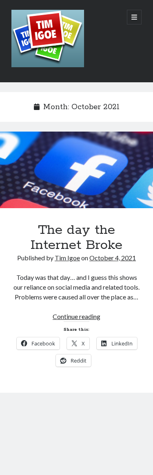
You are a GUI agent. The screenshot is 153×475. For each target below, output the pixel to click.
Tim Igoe (67, 258)
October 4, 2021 (112, 258)
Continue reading (76, 316)
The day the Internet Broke (76, 170)
